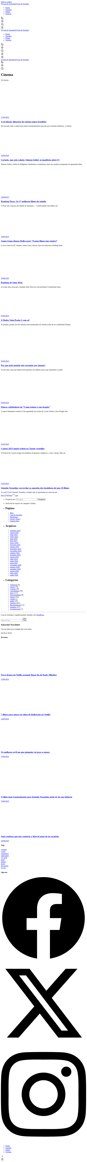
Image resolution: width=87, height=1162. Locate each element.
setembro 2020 (15, 569)
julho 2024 (14, 559)
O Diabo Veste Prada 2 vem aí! (15, 320)
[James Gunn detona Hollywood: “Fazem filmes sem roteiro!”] (43, 221)
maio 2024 (14, 563)
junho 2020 (14, 575)
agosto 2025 (14, 533)
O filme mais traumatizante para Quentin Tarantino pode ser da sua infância (36, 797)
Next (10, 495)
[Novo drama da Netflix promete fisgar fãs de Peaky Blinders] (43, 656)
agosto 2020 (14, 571)
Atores (12, 587)
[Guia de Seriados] (8, 4)
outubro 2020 (15, 567)
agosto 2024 (14, 557)
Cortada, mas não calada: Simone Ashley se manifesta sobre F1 (30, 160)
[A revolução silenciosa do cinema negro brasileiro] (43, 98)
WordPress (40, 615)
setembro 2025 (15, 531)
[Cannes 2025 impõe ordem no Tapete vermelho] (43, 427)
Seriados (13, 607)
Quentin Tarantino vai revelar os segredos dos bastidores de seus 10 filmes (35, 488)
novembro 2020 (15, 565)
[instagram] (43, 1142)
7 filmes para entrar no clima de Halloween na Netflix (25, 714)
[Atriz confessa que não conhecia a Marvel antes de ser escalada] (43, 817)
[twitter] (43, 1045)
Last (16, 495)
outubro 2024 (15, 553)
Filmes (12, 597)
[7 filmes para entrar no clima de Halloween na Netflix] (43, 695)
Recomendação (15, 605)
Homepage (14, 517)
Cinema (13, 589)
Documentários (15, 595)
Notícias (13, 603)
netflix (12, 601)
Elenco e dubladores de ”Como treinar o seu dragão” (25, 407)
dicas (12, 593)
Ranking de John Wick (12, 282)
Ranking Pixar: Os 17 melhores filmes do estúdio (23, 201)
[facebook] (43, 960)
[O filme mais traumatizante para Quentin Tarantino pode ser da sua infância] (43, 776)
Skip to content (6, 2)
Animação (13, 585)
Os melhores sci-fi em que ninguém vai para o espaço (25, 752)
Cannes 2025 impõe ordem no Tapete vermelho (23, 448)
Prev (2, 495)
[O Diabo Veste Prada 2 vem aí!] (43, 301)
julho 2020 (14, 573)
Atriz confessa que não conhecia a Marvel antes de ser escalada (30, 836)
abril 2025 (13, 541)
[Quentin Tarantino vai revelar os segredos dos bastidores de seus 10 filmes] (43, 468)
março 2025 (14, 543)
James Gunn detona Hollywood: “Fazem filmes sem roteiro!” (29, 241)
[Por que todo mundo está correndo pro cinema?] (43, 343)
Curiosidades (14, 591)
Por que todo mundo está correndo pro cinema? (23, 365)
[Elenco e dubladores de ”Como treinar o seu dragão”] (43, 386)
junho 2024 (14, 561)
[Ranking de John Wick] (43, 261)
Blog (11, 513)
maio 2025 (14, 539)
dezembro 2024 (15, 549)
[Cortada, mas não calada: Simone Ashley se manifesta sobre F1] (43, 141)
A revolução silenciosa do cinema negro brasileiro (23, 122)
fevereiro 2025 (15, 545)
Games (12, 599)
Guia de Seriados (16, 515)
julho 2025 (14, 535)
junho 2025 (14, 537)
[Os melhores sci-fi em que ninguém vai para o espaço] (43, 734)
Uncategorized (15, 609)
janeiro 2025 (14, 547)
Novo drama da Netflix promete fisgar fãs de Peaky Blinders (29, 675)
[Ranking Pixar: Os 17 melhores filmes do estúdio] (43, 180)
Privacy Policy (15, 519)
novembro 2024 (15, 551)
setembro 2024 (15, 555)
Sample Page (14, 521)
